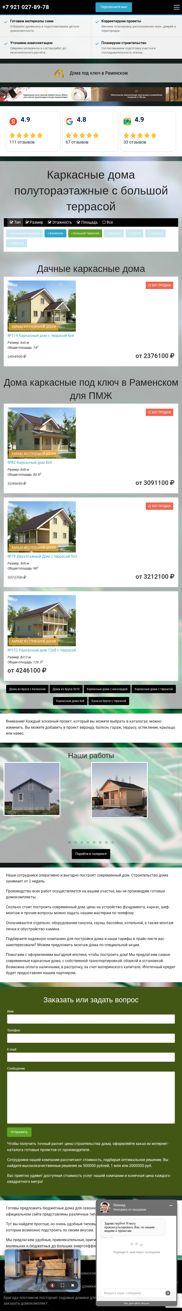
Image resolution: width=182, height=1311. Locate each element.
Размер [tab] (36, 222)
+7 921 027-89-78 (25, 7)
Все (109, 222)
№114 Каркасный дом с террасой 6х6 (41, 335)
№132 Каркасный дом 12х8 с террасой (42, 650)
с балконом (55, 233)
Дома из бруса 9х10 (66, 689)
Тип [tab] (17, 222)
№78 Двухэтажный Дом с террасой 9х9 (42, 556)
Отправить (19, 1132)
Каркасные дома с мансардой (107, 689)
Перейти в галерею (90, 854)
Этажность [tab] (61, 222)
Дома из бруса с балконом (27, 689)
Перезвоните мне (113, 7)
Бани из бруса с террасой (108, 701)
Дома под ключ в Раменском (99, 73)
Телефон (13, 1030)
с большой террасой (85, 233)
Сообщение (16, 1068)
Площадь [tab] (89, 222)
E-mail (11, 1049)
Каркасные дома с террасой (154, 689)
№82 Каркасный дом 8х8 (30, 462)
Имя (10, 1011)
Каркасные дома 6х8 (70, 701)
